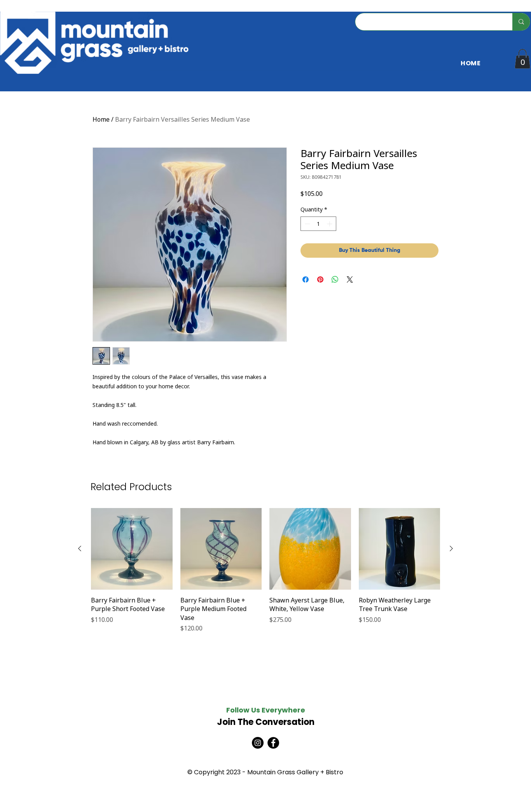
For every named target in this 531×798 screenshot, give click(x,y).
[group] (265, 570)
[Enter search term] (521, 21)
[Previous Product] (79, 548)
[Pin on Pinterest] (320, 279)
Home (101, 119)
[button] (522, 58)
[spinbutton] (318, 223)
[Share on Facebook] (305, 279)
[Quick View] (132, 549)
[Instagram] (258, 743)
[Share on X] (350, 279)
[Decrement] (306, 223)
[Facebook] (273, 743)
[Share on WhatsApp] (335, 279)
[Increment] (330, 223)
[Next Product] (451, 548)
